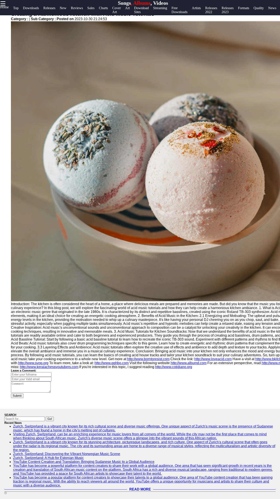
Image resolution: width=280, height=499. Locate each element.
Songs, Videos (143, 3)
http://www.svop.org (33, 363)
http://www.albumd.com (188, 363)
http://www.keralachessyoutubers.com (49, 367)
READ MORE (140, 489)
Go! (49, 419)
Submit (17, 395)
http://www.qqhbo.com (111, 363)
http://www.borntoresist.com (148, 359)
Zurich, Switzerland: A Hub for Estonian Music (48, 458)
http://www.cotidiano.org (173, 367)
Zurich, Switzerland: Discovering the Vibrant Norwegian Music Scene (66, 454)
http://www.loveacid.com (213, 359)
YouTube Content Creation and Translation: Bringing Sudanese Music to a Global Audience (83, 462)
